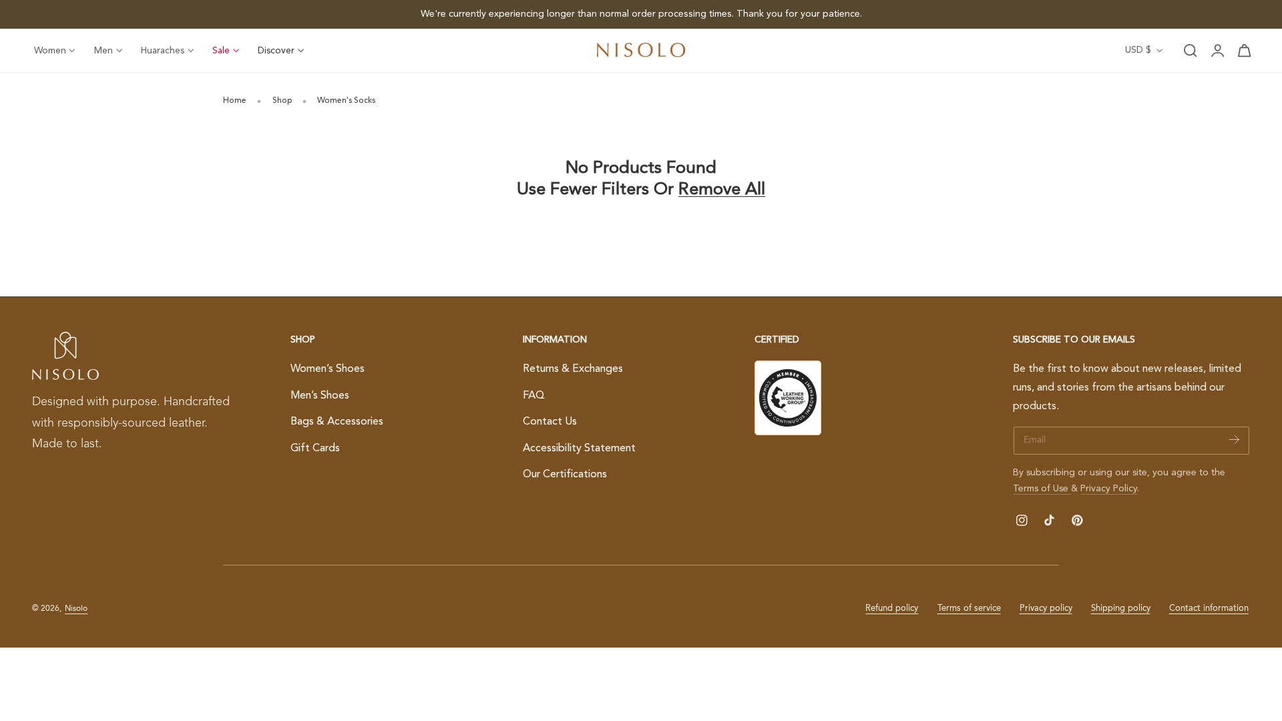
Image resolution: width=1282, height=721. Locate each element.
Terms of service (969, 608)
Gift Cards (315, 448)
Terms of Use (1042, 488)
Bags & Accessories (336, 422)
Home (234, 101)
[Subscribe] (1234, 439)
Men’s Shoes (319, 395)
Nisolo (76, 609)
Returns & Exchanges (573, 369)
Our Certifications (565, 474)
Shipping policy (1120, 608)
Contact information (1209, 608)
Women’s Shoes (327, 369)
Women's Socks (346, 101)
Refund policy (891, 608)
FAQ (534, 395)
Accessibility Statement (579, 448)
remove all (721, 190)
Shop (282, 101)
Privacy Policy (1108, 488)
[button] (1191, 51)
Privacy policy (1046, 608)
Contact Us (550, 422)
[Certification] (788, 397)
